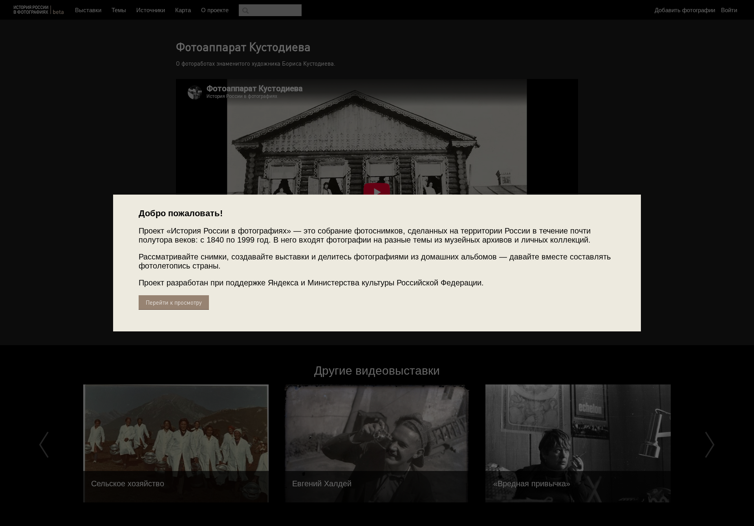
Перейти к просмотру (174, 302)
